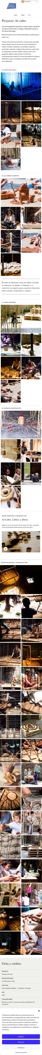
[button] (39, 1011)
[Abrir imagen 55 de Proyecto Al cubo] (31, 943)
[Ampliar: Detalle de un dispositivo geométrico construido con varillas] (31, 218)
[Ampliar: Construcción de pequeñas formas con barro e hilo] (11, 497)
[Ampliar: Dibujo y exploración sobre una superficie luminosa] (21, 192)
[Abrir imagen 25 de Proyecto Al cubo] (21, 579)
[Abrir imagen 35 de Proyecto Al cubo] (31, 702)
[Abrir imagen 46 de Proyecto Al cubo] (10, 847)
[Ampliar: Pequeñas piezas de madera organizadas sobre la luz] (11, 218)
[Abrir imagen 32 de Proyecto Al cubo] (10, 678)
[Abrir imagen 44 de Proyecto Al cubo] (10, 823)
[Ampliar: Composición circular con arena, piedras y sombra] (31, 241)
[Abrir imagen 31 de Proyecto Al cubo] (31, 654)
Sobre (23, 15)
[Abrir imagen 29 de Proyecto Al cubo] (31, 630)
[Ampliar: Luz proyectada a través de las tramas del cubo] (11, 264)
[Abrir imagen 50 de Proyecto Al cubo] (10, 895)
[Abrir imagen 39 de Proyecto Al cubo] (31, 750)
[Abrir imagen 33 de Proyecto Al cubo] (31, 678)
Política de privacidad (21, 1052)
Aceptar (21, 1036)
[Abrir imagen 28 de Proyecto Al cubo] (10, 630)
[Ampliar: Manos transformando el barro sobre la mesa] (31, 473)
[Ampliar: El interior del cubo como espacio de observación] (31, 112)
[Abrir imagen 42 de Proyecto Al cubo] (10, 799)
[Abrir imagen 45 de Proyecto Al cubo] (31, 823)
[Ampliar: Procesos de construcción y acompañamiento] (31, 450)
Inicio (15, 15)
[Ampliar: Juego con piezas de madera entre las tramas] (11, 391)
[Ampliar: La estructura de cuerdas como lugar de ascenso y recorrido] (21, 319)
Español (27, 1)
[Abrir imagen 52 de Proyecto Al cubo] (10, 919)
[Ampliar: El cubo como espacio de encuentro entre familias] (31, 368)
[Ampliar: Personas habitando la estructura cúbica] (31, 135)
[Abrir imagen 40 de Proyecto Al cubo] (10, 774)
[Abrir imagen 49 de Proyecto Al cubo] (31, 871)
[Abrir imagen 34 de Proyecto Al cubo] (10, 702)
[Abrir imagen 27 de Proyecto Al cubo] (31, 606)
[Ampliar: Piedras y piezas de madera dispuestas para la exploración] (11, 450)
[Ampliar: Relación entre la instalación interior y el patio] (11, 159)
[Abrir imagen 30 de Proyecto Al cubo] (10, 654)
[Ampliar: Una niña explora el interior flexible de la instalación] (31, 344)
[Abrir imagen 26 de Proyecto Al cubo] (10, 606)
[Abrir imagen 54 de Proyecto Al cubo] (10, 943)
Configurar (21, 1047)
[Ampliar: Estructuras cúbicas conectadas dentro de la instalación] (11, 112)
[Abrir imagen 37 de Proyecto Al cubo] (31, 726)
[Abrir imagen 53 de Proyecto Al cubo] (31, 919)
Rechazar (21, 1042)
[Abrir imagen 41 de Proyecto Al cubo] (31, 774)
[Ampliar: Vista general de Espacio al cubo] (21, 86)
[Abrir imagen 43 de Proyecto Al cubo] (31, 799)
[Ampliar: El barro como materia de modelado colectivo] (11, 473)
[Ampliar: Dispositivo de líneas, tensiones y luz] (11, 241)
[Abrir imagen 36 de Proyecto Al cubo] (10, 726)
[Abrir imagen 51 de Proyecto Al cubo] (31, 895)
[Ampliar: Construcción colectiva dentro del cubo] (11, 368)
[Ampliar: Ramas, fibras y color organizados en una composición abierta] (21, 425)
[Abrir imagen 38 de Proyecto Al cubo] (10, 750)
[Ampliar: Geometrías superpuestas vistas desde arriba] (11, 135)
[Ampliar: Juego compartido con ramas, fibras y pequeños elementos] (11, 344)
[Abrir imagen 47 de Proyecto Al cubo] (31, 847)
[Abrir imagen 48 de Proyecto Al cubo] (10, 871)
